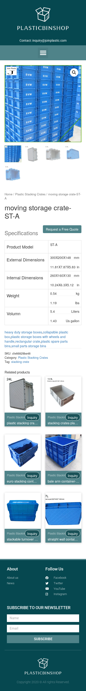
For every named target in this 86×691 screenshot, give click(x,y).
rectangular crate (27, 341)
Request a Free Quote (62, 229)
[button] (43, 53)
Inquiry (32, 417)
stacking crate (20, 362)
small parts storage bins (28, 346)
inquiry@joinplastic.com (49, 40)
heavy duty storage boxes (23, 332)
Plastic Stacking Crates (30, 194)
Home (8, 194)
